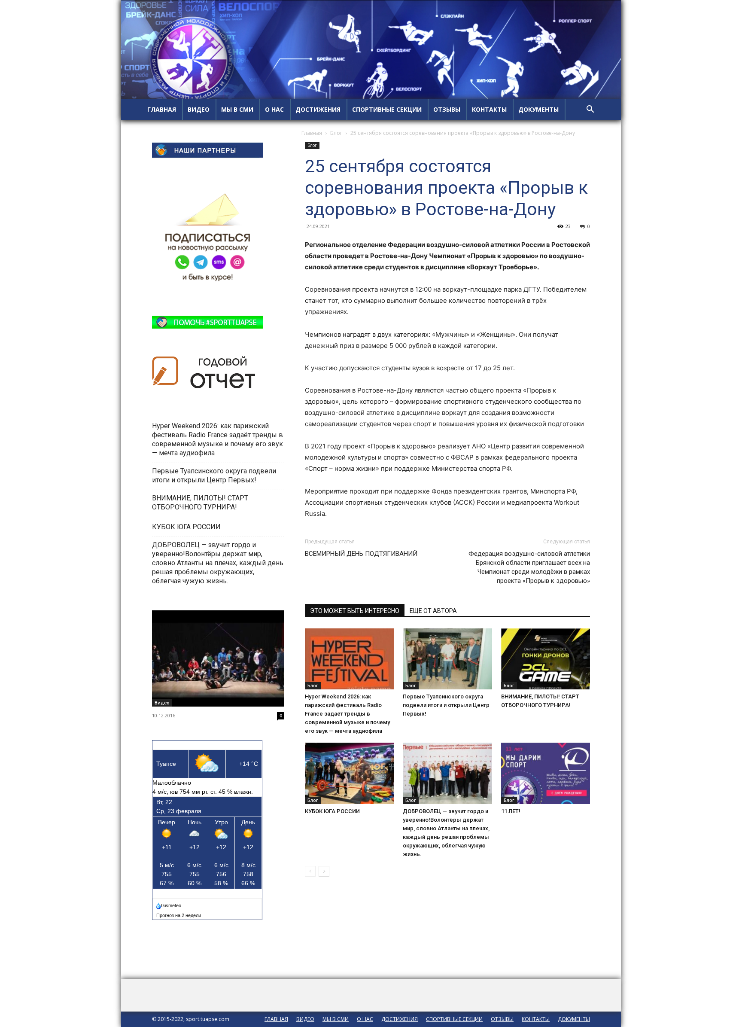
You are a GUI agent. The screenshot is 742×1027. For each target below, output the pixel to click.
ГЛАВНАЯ (161, 109)
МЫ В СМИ (237, 109)
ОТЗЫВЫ (446, 109)
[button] (590, 110)
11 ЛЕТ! (511, 811)
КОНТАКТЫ (489, 109)
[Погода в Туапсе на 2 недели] (179, 913)
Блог (336, 133)
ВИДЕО (199, 109)
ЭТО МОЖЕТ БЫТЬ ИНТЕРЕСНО (354, 610)
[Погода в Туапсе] (169, 903)
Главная (311, 133)
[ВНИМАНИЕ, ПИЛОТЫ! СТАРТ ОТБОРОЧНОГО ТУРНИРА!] (545, 659)
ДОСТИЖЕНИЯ (318, 109)
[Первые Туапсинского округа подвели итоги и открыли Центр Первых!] (447, 659)
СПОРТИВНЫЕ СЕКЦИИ (387, 109)
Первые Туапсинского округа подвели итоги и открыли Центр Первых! (446, 705)
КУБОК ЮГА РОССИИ (333, 811)
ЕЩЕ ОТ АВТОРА (433, 610)
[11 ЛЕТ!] (545, 773)
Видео (162, 703)
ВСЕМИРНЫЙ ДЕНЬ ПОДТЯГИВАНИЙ (361, 554)
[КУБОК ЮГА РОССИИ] (349, 773)
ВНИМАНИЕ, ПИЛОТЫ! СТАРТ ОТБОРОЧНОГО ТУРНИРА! (200, 502)
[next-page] (324, 871)
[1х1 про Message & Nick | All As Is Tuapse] (218, 658)
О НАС (274, 109)
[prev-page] (310, 871)
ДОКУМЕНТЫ (538, 109)
